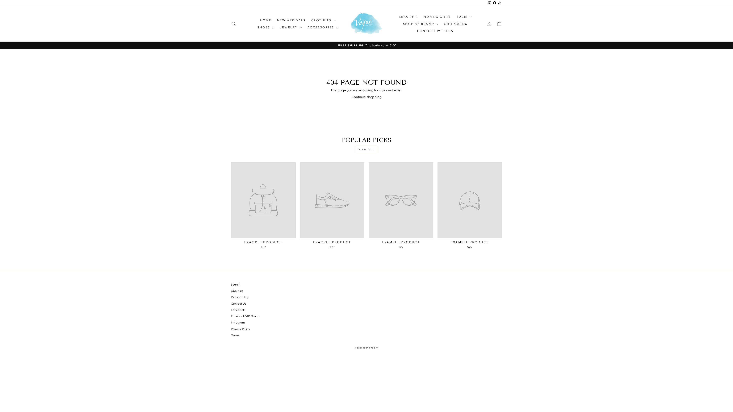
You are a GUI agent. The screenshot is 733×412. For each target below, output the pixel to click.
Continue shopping (367, 97)
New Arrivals (291, 20)
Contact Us (238, 303)
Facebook (238, 310)
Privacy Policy (240, 329)
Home (265, 20)
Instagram (238, 322)
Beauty (407, 17)
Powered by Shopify (366, 347)
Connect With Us (435, 31)
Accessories (321, 27)
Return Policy (240, 297)
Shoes (264, 27)
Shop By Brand (419, 24)
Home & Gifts (437, 17)
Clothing (322, 20)
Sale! (463, 17)
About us (237, 291)
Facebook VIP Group (245, 316)
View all (366, 149)
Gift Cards (455, 24)
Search (235, 284)
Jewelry (289, 27)
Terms (235, 335)
